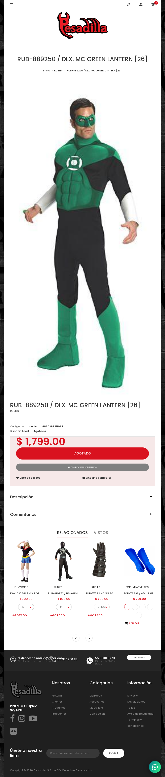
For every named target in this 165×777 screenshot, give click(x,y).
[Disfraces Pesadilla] (82, 26)
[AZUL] (127, 607)
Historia (57, 696)
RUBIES (14, 411)
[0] (153, 5)
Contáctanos (139, 657)
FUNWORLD (21, 587)
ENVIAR (113, 753)
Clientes (57, 702)
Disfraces (96, 696)
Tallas (131, 708)
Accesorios (97, 702)
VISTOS (101, 532)
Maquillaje (96, 708)
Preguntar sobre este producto (84, 467)
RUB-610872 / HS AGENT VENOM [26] (72, 593)
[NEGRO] (150, 607)
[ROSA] (139, 615)
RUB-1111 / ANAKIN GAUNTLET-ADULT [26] (112, 593)
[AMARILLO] (142, 607)
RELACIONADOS (72, 532)
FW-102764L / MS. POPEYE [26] (30, 593)
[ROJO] (135, 607)
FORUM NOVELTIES (137, 587)
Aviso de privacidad (140, 714)
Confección (97, 714)
